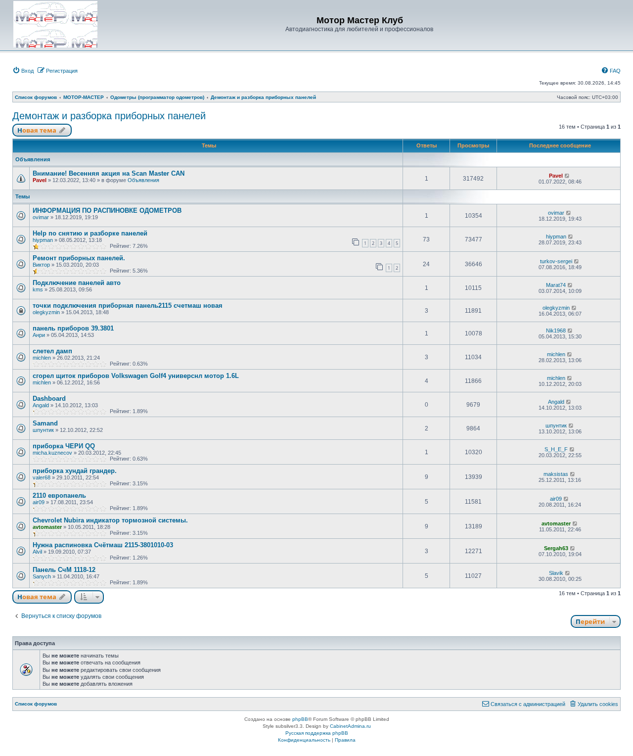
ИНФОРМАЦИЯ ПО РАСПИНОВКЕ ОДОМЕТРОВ (107, 210)
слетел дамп (52, 351)
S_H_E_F (556, 449)
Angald (41, 405)
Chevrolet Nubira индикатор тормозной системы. (110, 520)
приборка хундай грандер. (75, 470)
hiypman (43, 240)
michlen (42, 358)
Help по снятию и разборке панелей (90, 233)
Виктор (41, 265)
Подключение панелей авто (77, 282)
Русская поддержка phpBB (316, 733)
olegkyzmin (46, 312)
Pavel (39, 180)
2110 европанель (59, 495)
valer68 (41, 477)
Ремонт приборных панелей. (79, 258)
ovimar (41, 217)
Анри (39, 335)
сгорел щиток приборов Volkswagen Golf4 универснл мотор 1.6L (136, 375)
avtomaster (47, 527)
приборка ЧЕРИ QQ (64, 446)
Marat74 (556, 285)
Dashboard (49, 398)
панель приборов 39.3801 (73, 328)
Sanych (42, 576)
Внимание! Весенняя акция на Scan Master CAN (108, 173)
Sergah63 (556, 548)
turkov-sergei (556, 261)
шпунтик (43, 430)
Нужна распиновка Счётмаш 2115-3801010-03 (103, 545)
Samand (45, 423)
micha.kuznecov (52, 453)
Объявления (143, 180)
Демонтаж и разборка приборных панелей (109, 115)
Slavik (556, 573)
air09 (39, 502)
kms (38, 289)
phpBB (300, 719)
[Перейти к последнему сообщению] (567, 176)
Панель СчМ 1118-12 (64, 569)
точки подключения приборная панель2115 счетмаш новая (128, 305)
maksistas (555, 474)
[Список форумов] (55, 24)
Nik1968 (556, 330)
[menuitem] (23, 71)
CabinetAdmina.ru (350, 726)
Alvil (37, 552)
